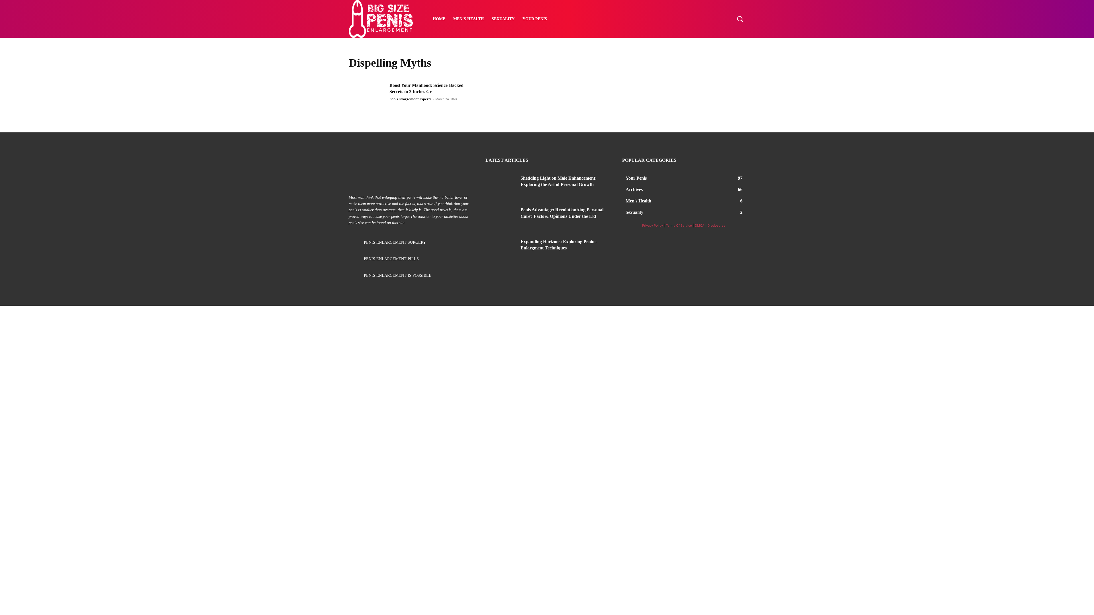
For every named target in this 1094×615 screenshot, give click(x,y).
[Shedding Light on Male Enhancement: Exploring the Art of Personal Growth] (500, 185)
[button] (739, 18)
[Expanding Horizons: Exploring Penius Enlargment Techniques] (500, 248)
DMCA (700, 225)
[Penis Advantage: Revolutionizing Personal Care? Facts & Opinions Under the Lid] (500, 216)
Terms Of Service (679, 225)
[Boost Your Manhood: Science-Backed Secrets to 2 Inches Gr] (367, 95)
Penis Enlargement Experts (410, 99)
